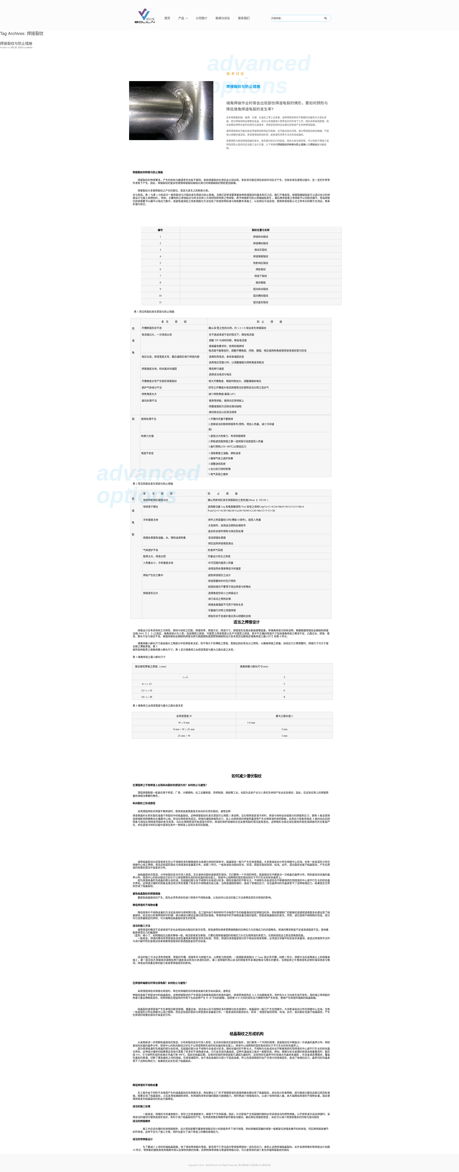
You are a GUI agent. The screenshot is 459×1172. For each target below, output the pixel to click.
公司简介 (201, 18)
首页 (167, 18)
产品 (181, 18)
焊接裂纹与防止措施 (16, 43)
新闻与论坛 (223, 18)
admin (29, 47)
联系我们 (244, 18)
